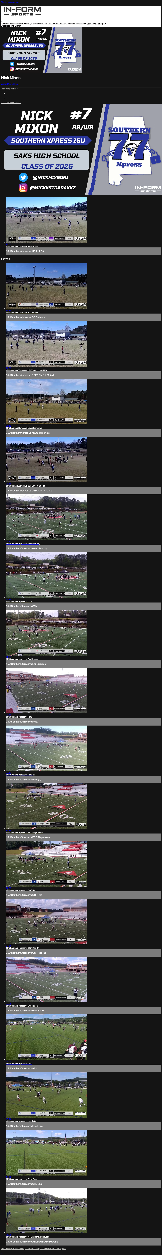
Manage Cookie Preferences (47, 1249)
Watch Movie (7, 84)
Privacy (22, 1249)
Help (10, 1249)
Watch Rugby (80, 24)
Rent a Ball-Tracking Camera (61, 24)
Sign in (103, 24)
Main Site (43, 24)
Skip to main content (10, 2)
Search (18, 24)
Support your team (30, 24)
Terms (16, 1249)
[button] (2, 21)
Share (15, 84)
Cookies (30, 1249)
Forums (11, 24)
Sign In (18, 26)
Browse (4, 24)
